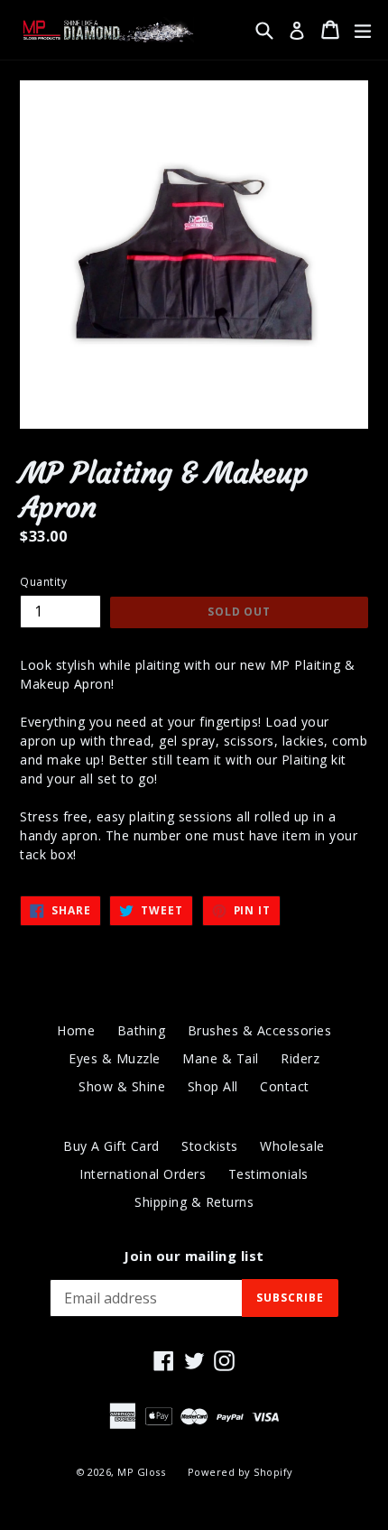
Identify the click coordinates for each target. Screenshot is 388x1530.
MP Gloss (141, 1472)
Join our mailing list (194, 1255)
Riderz (300, 1058)
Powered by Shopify (240, 1472)
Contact (284, 1086)
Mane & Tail (220, 1058)
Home (76, 1030)
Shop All (213, 1086)
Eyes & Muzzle (115, 1058)
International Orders (142, 1173)
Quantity (43, 581)
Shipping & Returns (194, 1201)
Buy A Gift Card (111, 1145)
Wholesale (292, 1145)
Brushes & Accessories (260, 1030)
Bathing (141, 1030)
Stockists (209, 1145)
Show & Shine (122, 1086)
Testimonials (268, 1173)
